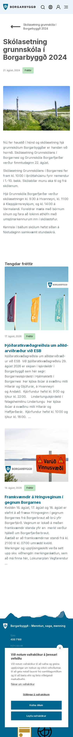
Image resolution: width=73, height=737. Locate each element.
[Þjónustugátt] (58, 7)
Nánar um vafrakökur (22, 684)
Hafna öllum (36, 705)
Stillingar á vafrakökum (36, 694)
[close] (60, 648)
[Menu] (19, 7)
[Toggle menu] (66, 7)
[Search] (43, 7)
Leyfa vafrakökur (36, 716)
